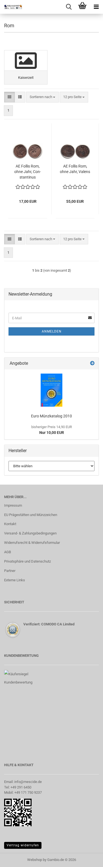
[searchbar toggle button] (69, 7)
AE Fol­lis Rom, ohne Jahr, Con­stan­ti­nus (27, 171)
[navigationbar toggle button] (96, 7)
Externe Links (14, 580)
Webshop (34, 860)
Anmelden (52, 331)
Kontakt (10, 524)
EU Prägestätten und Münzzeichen (30, 515)
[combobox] (42, 97)
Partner (9, 571)
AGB (7, 552)
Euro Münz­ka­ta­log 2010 (51, 416)
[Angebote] (92, 363)
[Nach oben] (88, 858)
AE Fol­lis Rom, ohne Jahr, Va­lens (75, 169)
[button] (9, 97)
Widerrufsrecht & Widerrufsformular (32, 543)
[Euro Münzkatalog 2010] (51, 390)
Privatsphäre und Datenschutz (27, 561)
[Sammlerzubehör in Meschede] (11, 7)
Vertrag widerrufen (23, 845)
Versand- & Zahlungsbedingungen (30, 533)
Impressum (13, 505)
